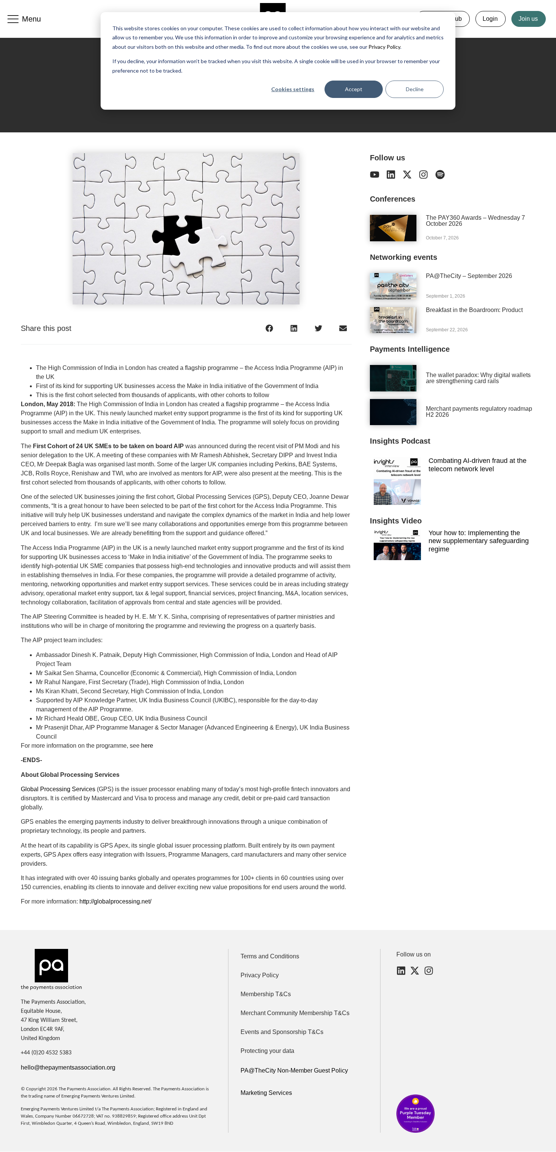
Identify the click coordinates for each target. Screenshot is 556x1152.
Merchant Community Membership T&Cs (295, 1013)
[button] (269, 328)
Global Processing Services (58, 789)
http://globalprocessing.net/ (115, 901)
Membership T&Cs (266, 994)
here (147, 745)
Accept (353, 89)
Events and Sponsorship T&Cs (282, 1032)
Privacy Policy (383, 46)
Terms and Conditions (270, 956)
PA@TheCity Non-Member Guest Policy (294, 1070)
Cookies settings (292, 89)
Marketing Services (266, 1093)
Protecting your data (267, 1051)
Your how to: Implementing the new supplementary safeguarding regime (479, 541)
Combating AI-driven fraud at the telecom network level (477, 465)
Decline (415, 89)
